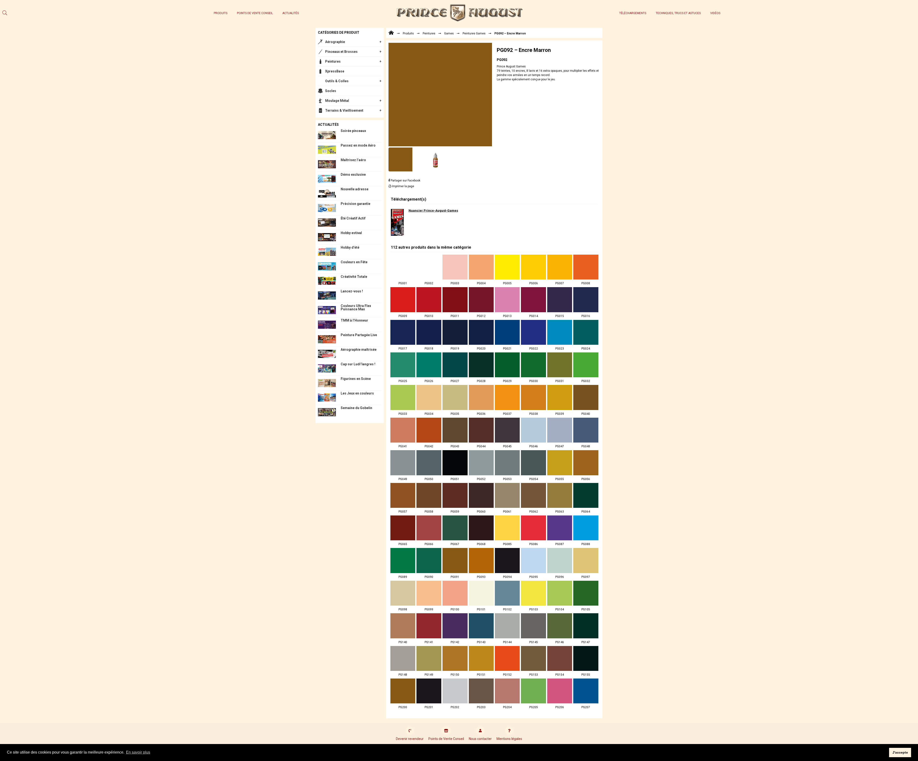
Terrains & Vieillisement (344, 110)
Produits (220, 13)
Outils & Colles (337, 81)
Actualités (290, 13)
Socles (330, 91)
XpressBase (334, 71)
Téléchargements (632, 13)
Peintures (333, 61)
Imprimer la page (402, 186)
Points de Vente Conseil (255, 13)
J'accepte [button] (900, 752)
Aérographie (335, 42)
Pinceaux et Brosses (341, 52)
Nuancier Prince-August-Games (433, 210)
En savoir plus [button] (138, 752)
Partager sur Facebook (405, 180)
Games (449, 33)
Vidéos (715, 13)
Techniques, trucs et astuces (678, 13)
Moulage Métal (337, 101)
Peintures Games (474, 33)
